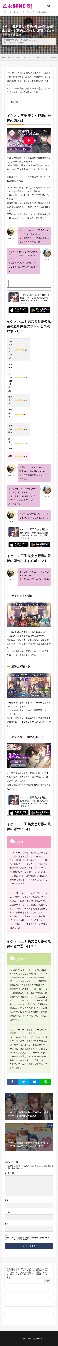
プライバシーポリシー (11, 12)
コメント (9, 1173)
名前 (6, 1200)
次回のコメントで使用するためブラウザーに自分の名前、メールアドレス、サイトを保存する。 (29, 1238)
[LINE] (45, 1082)
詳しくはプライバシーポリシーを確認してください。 (28, 1275)
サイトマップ (28, 12)
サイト (7, 1224)
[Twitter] (23, 1082)
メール (7, 1212)
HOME (7, 57)
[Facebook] (12, 1082)
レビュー (9, 43)
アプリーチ (25, 303)
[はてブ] (34, 1082)
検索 (8, 1277)
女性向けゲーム (20, 43)
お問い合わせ (42, 12)
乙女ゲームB (36, 1338)
